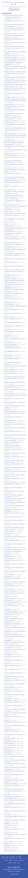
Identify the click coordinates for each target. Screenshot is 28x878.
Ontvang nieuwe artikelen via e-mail (14, 725)
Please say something (10, 344)
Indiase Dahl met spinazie (11, 180)
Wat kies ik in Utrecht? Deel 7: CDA (14, 456)
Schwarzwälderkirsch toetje (12, 358)
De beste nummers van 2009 (12, 516)
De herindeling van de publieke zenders (15, 800)
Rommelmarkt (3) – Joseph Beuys (13, 734)
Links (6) (7, 847)
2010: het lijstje (9, 304)
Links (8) (7, 596)
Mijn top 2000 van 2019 (11, 155)
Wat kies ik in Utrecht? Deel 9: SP (13, 449)
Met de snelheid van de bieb (12, 431)
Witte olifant (8, 329)
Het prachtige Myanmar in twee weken (15, 219)
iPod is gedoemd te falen (11, 700)
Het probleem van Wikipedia (12, 702)
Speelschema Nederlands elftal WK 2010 (15, 435)
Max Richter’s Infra (9, 371)
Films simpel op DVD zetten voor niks (14, 680)
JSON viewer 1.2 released (11, 549)
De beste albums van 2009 (11, 513)
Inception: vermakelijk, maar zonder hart (15, 389)
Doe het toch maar (9, 104)
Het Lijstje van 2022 (10, 97)
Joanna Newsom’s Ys (10, 742)
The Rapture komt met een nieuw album (15, 834)
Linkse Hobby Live (9, 422)
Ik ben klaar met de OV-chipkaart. (13, 544)
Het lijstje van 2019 (10, 153)
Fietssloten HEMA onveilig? (12, 540)
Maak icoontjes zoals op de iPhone (14, 691)
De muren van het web (11, 120)
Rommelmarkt (8, 754)
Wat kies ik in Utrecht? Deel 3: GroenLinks (15, 471)
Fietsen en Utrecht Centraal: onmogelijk (15, 571)
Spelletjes (7, 823)
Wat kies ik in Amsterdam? (11, 186)
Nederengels (8, 698)
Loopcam (7, 277)
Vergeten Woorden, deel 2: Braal (13, 560)
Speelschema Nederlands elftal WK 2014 (15, 249)
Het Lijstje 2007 (9, 600)
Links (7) (7, 832)
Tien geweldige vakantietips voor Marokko (15, 395)
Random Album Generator (11, 298)
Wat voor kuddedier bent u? (12, 669)
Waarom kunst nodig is (11, 33)
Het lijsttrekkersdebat (10, 420)
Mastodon (21, 860)
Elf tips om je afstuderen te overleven (14, 756)
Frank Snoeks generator (11, 411)
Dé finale (7, 409)
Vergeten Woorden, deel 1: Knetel (13, 564)
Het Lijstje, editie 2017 (10, 189)
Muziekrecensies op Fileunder (12, 838)
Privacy (16, 860)
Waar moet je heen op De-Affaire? (13, 266)
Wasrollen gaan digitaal (11, 611)
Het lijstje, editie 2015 (10, 231)
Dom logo (7, 814)
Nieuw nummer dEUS (10, 591)
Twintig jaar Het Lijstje (10, 57)
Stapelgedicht (8, 640)
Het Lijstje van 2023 (10, 55)
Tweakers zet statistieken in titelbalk (14, 524)
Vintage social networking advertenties (15, 382)
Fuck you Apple (9, 533)
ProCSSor (7, 337)
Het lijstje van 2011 (10, 275)
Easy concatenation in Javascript (13, 417)
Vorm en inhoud (9, 204)
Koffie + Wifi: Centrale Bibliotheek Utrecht (15, 306)
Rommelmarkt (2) (9, 751)
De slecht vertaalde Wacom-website (14, 627)
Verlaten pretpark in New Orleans (13, 326)
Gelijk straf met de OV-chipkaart (13, 487)
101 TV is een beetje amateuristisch (14, 673)
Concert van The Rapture (11, 783)
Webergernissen (9, 654)
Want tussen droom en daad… (12, 656)
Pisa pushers (8, 622)
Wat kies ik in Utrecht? (10, 482)
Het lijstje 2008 (8, 558)
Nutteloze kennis (9, 302)
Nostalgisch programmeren (12, 21)
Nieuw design (8, 342)
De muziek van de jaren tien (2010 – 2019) (15, 150)
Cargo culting (8, 211)
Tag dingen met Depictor (11, 133)
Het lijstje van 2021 (10, 122)
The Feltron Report (9, 317)
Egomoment (8, 555)
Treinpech (7, 653)
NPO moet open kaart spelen (12, 239)
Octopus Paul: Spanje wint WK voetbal (14, 413)
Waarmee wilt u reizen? (11, 547)
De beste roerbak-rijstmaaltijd (12, 182)
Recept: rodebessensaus (11, 369)
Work (12, 2)
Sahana (7, 827)
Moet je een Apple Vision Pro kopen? (14, 42)
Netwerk (7, 689)
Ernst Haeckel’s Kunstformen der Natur (15, 763)
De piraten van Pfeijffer (11, 278)
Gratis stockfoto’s (9, 841)
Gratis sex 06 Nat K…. (10, 393)
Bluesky (10, 862)
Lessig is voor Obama (10, 598)
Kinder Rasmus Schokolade (12, 785)
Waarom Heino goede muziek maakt (14, 427)
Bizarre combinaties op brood (12, 318)
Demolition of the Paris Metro (12, 313)
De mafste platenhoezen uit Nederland (15, 402)
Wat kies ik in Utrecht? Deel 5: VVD (13, 464)
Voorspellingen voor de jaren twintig (14, 146)
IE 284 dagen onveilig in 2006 (12, 722)
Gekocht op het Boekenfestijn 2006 (14, 811)
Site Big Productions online (12, 807)
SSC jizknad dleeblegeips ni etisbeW (14, 816)
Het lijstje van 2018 (10, 168)
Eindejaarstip (8, 729)
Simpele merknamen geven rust (13, 716)
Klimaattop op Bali (9, 604)
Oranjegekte (8, 576)
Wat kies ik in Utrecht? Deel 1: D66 (13, 478)
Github (14, 862)
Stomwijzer (7, 749)
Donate (6, 860)
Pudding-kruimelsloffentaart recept (14, 39)
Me (12, 4)
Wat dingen (8, 740)
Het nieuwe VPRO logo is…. (12, 373)
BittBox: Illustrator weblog (11, 665)
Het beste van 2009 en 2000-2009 (13, 520)
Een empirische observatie (12, 605)
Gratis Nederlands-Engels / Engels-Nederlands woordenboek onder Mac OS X (15, 636)
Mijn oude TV (8, 752)
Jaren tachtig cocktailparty (11, 602)
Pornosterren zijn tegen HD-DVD (13, 705)
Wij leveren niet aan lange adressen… (14, 567)
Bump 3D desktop (9, 851)
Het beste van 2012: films (11, 262)
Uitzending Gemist (9, 687)
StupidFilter (8, 609)
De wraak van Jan (9, 663)
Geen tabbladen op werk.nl (12, 351)
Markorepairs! (8, 297)
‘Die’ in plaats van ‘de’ (10, 745)
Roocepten (7, 335)
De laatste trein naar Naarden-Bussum (15, 771)
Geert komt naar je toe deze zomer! (14, 424)
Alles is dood (8, 355)
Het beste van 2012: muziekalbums (14, 258)
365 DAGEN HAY (9, 556)
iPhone (6, 720)
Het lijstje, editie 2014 (10, 242)
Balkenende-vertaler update (12, 484)
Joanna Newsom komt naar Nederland (15, 684)
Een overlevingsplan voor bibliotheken (15, 331)
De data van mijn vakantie (11, 157)
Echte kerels (8, 209)
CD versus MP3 (8, 574)
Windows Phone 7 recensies (12, 398)
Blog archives (14, 9)
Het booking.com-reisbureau (12, 173)
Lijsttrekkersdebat (9, 747)
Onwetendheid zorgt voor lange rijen (14, 491)
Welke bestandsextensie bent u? (13, 829)
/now (18, 862)
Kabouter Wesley (9, 531)
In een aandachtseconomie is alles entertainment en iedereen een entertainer (14, 17)
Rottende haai (8, 843)
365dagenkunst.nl (9, 288)
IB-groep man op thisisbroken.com (14, 660)
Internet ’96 (8, 825)
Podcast (11, 860)
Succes (6, 224)
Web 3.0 (7, 849)
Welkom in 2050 (9, 226)
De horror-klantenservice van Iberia (14, 164)
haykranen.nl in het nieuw (11, 731)
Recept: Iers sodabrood (11, 237)
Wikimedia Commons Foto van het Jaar (15, 694)
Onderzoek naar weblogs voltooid (13, 774)
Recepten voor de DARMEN (12, 578)
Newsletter (21, 2)
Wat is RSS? (8, 794)
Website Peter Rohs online (11, 585)
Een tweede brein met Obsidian (13, 93)
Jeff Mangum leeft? (9, 845)
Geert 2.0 (7, 535)
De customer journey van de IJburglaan (15, 110)
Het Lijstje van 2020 (10, 140)
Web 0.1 (7, 778)
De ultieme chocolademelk (11, 309)
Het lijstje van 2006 (10, 738)
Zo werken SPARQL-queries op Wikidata (15, 124)
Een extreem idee (9, 589)
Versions (7, 616)
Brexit (6, 222)
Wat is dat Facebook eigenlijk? (12, 322)
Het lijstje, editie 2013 (10, 248)
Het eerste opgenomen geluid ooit (13, 338)
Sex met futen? (8, 357)
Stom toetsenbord (9, 743)
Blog (16, 2)
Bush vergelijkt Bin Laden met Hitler (14, 803)
